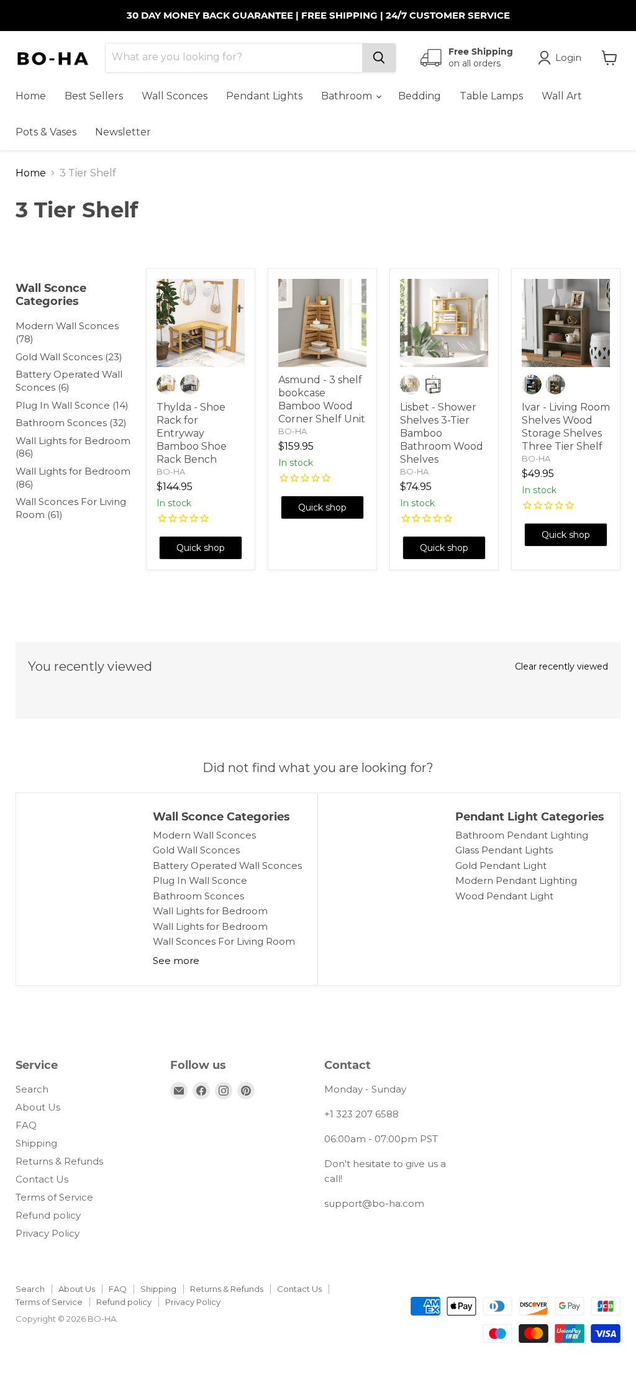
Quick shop (200, 547)
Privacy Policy (48, 1233)
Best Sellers (94, 96)
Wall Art (562, 96)
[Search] (379, 57)
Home (31, 96)
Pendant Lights (264, 96)
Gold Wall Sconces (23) (69, 357)
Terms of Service (54, 1197)
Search (32, 1089)
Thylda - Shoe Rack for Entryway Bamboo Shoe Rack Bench (192, 433)
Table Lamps (491, 96)
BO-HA (171, 471)
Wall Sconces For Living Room (224, 941)
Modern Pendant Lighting (516, 880)
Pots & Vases (46, 132)
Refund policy (48, 1215)
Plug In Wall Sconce (200, 880)
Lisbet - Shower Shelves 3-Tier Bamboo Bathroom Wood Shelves (441, 433)
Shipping (36, 1143)
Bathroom (348, 96)
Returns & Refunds (59, 1161)
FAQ (26, 1125)
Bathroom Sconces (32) (71, 423)
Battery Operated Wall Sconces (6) (69, 380)
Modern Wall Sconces (204, 835)
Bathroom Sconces (198, 896)
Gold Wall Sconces (196, 850)
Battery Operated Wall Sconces (227, 865)
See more (176, 960)
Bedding (419, 96)
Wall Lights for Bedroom (210, 911)
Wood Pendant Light (504, 896)
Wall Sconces (174, 96)
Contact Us (42, 1179)
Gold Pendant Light (501, 865)
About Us (38, 1107)
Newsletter (123, 132)
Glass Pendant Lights (504, 850)
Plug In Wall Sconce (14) (72, 405)
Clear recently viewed (561, 666)
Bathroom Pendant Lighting (521, 835)
